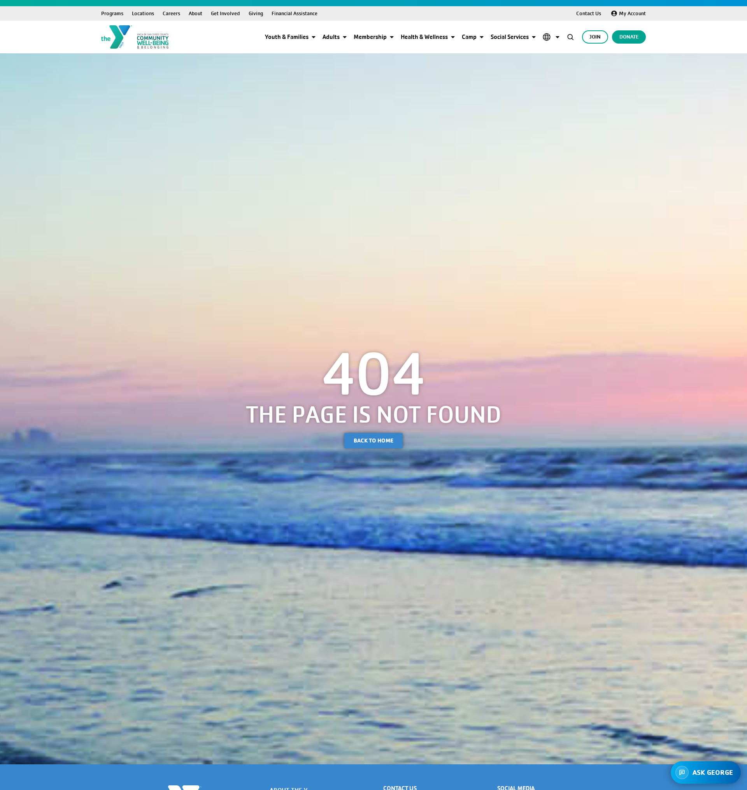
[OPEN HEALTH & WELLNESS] (453, 37)
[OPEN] (557, 37)
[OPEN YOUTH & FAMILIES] (313, 37)
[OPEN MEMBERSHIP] (392, 37)
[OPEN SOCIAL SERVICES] (534, 37)
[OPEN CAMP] (482, 37)
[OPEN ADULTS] (345, 37)
